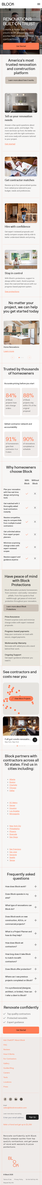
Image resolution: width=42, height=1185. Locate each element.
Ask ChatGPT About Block (14, 1040)
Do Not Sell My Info (32, 1179)
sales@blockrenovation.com (15, 1107)
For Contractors (9, 1059)
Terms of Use (7, 1179)
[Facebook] (5, 1099)
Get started (10, 144)
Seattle (12, 857)
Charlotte (13, 785)
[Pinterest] (21, 1099)
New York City (15, 826)
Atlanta (12, 779)
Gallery (6, 1063)
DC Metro (13, 802)
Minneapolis (14, 814)
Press (5, 1086)
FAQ (5, 1045)
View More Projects (22, 698)
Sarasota (13, 854)
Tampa (12, 860)
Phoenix (12, 831)
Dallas (11, 790)
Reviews (6, 1049)
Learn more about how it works (21, 80)
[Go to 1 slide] (19, 357)
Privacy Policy (18, 1179)
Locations (7, 1082)
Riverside (13, 834)
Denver (12, 805)
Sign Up (32, 1117)
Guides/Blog (8, 1068)
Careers (6, 1072)
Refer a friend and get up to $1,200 (17, 1124)
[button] (15, 1161)
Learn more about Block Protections (16, 608)
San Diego (13, 837)
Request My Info (8, 1183)
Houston (13, 808)
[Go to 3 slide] (22, 357)
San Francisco (15, 849)
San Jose (13, 852)
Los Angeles (14, 811)
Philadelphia (14, 828)
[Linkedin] (16, 1099)
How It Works (8, 1054)
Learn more (9, 351)
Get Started (21, 46)
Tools (5, 1077)
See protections (12, 291)
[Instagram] (10, 1099)
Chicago (12, 788)
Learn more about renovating (12, 1114)
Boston (12, 782)
